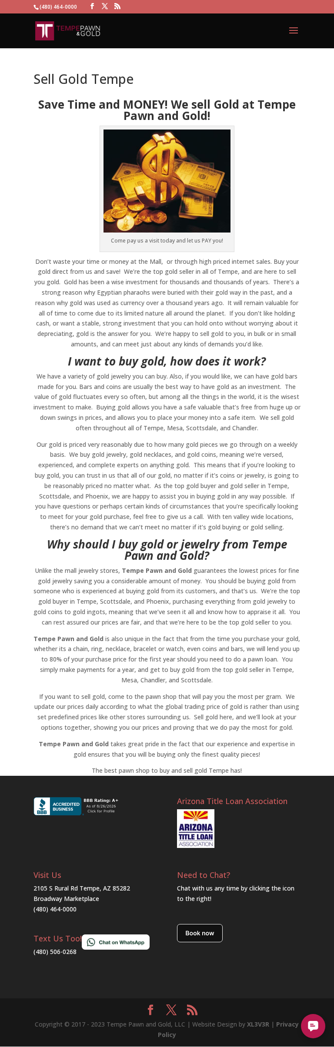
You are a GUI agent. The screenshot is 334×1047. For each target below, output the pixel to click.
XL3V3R (258, 1024)
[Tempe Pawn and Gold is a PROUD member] (195, 845)
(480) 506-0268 (55, 951)
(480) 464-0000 (55, 909)
